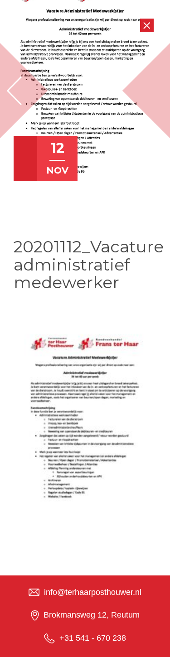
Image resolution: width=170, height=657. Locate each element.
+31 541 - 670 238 (92, 638)
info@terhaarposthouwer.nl (92, 592)
